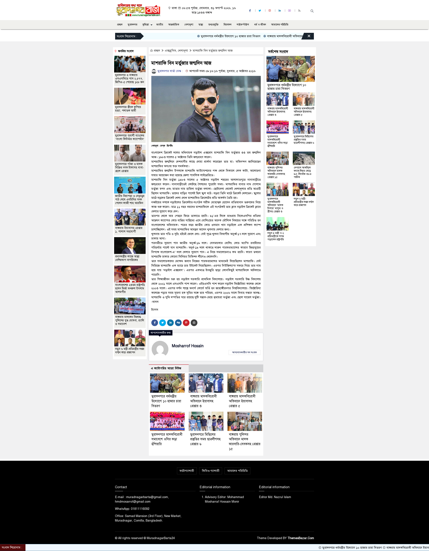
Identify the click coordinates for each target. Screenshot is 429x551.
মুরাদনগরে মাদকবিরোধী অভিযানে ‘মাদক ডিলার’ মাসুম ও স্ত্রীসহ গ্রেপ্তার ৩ (275, 205)
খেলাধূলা (188, 24)
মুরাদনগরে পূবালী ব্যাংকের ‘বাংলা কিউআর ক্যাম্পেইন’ (129, 137)
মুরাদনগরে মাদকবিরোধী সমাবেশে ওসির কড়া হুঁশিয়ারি (166, 439)
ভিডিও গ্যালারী (210, 471)
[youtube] (290, 11)
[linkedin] (280, 11)
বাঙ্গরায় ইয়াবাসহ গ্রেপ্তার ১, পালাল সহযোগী (128, 229)
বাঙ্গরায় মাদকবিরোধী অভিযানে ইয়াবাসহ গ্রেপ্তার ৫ (242, 401)
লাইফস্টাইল (243, 24)
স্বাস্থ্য (200, 24)
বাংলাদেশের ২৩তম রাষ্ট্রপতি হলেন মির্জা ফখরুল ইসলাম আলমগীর (130, 288)
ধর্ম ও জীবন (260, 24)
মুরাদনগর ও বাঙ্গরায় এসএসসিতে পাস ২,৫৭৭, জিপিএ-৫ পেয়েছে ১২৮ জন (129, 78)
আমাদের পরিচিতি (279, 24)
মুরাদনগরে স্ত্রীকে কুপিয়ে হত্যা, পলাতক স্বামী (128, 108)
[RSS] (300, 11)
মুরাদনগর (132, 24)
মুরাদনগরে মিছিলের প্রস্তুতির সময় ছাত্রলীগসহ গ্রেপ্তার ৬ (205, 439)
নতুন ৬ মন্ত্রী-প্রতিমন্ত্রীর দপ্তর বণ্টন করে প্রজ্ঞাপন (129, 350)
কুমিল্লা (145, 24)
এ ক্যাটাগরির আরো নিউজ (166, 368)
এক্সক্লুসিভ (170, 50)
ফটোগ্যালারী (187, 471)
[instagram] (270, 11)
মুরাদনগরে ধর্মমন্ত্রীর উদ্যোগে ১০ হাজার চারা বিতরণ (206, 36)
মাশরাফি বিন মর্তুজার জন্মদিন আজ (213, 50)
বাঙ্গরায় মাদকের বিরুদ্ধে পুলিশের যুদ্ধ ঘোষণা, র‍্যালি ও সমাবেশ (129, 320)
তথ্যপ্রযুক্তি (213, 24)
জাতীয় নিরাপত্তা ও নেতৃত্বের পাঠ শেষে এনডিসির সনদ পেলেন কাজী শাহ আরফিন (129, 199)
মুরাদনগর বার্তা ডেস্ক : (170, 71)
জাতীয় (159, 24)
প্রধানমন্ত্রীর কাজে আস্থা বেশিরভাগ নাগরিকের (127, 258)
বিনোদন (227, 24)
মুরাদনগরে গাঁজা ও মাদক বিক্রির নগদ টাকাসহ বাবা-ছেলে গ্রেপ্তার (129, 167)
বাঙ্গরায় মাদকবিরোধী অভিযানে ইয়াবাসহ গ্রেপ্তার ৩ (271, 36)
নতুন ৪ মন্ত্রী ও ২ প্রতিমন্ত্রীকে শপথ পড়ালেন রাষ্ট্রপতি (275, 236)
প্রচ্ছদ (119, 24)
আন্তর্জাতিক (173, 24)
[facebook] (250, 11)
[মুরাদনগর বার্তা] (138, 10)
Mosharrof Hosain (188, 345)
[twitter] (260, 11)
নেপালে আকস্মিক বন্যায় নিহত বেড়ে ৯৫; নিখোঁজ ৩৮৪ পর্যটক (303, 172)
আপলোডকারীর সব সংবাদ (244, 352)
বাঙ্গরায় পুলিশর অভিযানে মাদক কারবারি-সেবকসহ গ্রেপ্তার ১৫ (276, 172)
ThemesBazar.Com (301, 538)
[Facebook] (154, 322)
